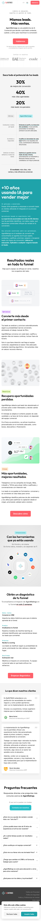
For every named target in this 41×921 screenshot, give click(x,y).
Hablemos (35, 2)
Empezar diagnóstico (20, 675)
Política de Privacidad (32, 892)
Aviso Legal (35, 900)
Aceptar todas (29, 914)
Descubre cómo (20, 514)
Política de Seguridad (32, 895)
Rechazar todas (12, 914)
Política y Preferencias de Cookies (28, 897)
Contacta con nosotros (20, 808)
